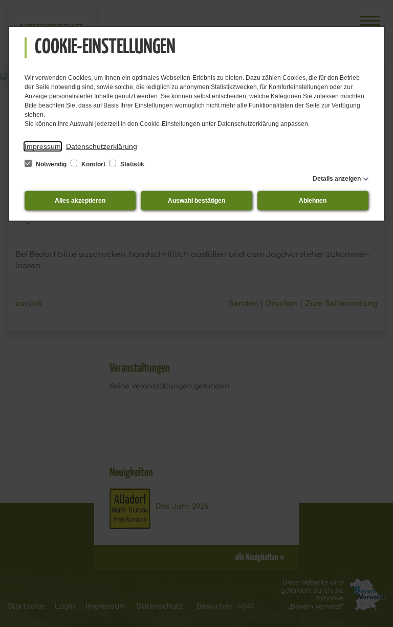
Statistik (131, 164)
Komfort (93, 164)
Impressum (43, 146)
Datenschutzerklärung (101, 146)
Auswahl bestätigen (196, 200)
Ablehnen (312, 200)
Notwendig (51, 164)
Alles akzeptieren (80, 200)
